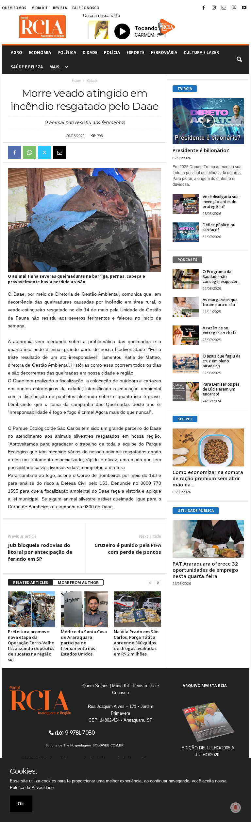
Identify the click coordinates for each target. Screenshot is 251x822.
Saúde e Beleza (27, 67)
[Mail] (224, 8)
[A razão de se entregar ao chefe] (186, 335)
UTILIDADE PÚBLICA (195, 510)
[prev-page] (150, 582)
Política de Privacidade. (32, 787)
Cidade (90, 52)
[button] (239, 60)
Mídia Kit (39, 8)
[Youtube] (244, 8)
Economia (40, 52)
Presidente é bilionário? (201, 150)
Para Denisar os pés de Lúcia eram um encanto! (221, 389)
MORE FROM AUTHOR (78, 582)
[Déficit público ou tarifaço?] (186, 232)
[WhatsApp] (29, 152)
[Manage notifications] (235, 807)
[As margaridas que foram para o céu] (186, 307)
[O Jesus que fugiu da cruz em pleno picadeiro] (186, 363)
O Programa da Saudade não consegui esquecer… (222, 276)
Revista (60, 8)
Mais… (55, 67)
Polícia (112, 52)
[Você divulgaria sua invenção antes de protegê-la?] (186, 204)
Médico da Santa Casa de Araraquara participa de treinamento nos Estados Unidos (84, 643)
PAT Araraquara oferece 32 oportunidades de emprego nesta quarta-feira (205, 569)
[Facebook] (204, 8)
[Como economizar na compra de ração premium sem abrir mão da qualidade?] (208, 447)
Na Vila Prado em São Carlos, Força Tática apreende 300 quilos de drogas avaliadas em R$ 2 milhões (136, 643)
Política (67, 52)
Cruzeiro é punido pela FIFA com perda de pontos (127, 548)
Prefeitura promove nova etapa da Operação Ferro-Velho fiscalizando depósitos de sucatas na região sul (31, 645)
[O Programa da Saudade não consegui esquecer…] (186, 279)
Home (76, 80)
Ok (21, 803)
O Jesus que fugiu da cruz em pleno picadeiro (222, 361)
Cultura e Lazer (201, 52)
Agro (16, 52)
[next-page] (158, 582)
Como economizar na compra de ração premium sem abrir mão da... (208, 478)
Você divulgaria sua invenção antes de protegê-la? (221, 201)
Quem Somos (14, 8)
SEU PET (184, 418)
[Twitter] (234, 8)
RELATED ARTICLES (30, 582)
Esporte (135, 52)
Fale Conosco (85, 8)
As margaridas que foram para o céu (220, 302)
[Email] (59, 152)
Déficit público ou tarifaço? (219, 227)
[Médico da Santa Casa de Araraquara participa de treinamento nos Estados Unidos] (84, 609)
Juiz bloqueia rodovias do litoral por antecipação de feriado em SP (40, 552)
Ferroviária (164, 52)
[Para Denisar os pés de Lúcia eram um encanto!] (186, 391)
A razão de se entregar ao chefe (220, 330)
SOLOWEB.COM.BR (108, 745)
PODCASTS (187, 259)
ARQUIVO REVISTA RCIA (205, 685)
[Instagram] (214, 8)
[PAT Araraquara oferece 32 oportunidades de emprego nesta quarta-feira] (208, 539)
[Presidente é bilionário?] (208, 121)
